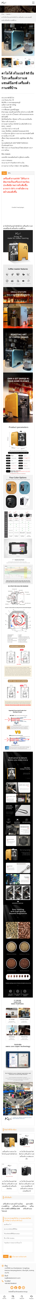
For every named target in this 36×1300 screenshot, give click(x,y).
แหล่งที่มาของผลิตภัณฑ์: (10, 157)
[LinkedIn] (19, 1287)
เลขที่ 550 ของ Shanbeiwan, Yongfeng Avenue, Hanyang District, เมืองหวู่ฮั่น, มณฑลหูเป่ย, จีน (19, 1270)
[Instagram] (23, 1287)
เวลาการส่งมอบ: (7, 160)
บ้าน (3, 14)
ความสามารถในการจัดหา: (10, 166)
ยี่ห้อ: (3, 154)
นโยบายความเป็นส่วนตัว (19, 1257)
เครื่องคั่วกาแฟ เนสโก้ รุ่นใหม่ (13, 1204)
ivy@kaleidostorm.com (12, 1278)
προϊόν (8, 14)
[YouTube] (11, 1287)
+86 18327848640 (11, 1283)
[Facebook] (15, 1287)
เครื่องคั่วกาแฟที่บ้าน (19, 1206)
